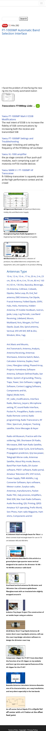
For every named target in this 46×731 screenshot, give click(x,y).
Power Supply (13, 478)
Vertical (10, 330)
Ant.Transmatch (14, 348)
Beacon (36, 461)
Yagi (23, 335)
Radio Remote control (17, 415)
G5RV (39, 301)
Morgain (26, 322)
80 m (36, 280)
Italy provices (24, 495)
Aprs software (33, 482)
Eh (27, 293)
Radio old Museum (16, 436)
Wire (18, 335)
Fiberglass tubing (21, 365)
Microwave (12, 444)
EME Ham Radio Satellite (29, 444)
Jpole (9, 314)
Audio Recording (14, 503)
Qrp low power (36, 453)
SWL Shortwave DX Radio (28, 440)
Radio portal (38, 469)
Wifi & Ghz (32, 330)
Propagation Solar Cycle (18, 448)
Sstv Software (26, 382)
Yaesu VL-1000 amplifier (14, 154)
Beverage (38, 284)
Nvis (19, 322)
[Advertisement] (23, 59)
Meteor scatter (14, 486)
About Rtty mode (23, 461)
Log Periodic (24, 314)
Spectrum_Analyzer (22, 424)
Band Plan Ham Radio (17, 465)
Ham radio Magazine (27, 511)
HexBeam (30, 309)
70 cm (30, 280)
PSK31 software (23, 469)
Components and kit (16, 390)
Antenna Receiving (16, 352)
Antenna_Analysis (31, 348)
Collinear (23, 288)
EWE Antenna (22, 297)
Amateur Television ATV (18, 474)
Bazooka (29, 284)
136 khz (20, 284)
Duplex (29, 361)
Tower (16, 382)
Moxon (30, 318)
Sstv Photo (12, 511)
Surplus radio (28, 486)
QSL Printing (29, 503)
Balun (36, 357)
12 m (15, 276)
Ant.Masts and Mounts (17, 344)
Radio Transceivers (30, 419)
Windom (11, 335)
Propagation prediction (17, 453)
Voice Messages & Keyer (26, 428)
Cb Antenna (12, 288)
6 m (24, 280)
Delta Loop (20, 293)
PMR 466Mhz (27, 478)
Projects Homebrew (16, 369)
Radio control (35, 411)
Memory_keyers (21, 403)
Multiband (11, 322)
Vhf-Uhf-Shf (20, 330)
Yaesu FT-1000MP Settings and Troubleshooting (17, 140)
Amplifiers (36, 495)
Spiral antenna (31, 326)
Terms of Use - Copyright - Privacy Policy (23, 730)
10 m (9, 276)
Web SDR (11, 499)
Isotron (39, 309)
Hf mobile (20, 309)
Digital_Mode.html (15, 394)
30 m (13, 280)
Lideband (21, 318)
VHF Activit (35, 474)
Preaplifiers (22, 411)
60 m (12, 284)
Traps (9, 382)
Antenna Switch (25, 357)
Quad (16, 326)
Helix (14, 305)
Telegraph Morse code (17, 457)
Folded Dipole (29, 301)
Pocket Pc (11, 411)
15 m (21, 276)
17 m (27, 276)
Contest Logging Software (28, 386)
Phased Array (36, 365)
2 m (38, 276)
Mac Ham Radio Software (29, 499)
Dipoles (10, 293)
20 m (33, 276)
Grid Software (36, 448)
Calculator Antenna (16, 361)
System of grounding (23, 377)
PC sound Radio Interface (26, 407)
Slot (22, 326)
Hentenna (23, 305)
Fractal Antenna (14, 301)
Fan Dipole (34, 297)
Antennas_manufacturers (19, 490)
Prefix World (36, 507)
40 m (19, 280)
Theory (37, 377)
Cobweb (32, 288)
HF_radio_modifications (18, 398)
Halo (9, 305)
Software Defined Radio (27, 373)
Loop (15, 314)
